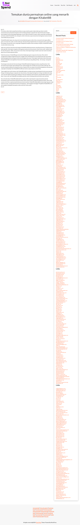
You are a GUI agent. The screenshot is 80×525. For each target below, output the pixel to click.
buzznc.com (58, 251)
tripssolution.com (59, 151)
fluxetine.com (59, 351)
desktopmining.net (60, 371)
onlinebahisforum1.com (61, 100)
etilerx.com (58, 189)
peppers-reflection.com (61, 495)
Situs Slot (63, 5)
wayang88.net (59, 182)
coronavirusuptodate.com (61, 158)
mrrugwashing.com (60, 460)
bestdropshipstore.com (61, 140)
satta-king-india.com (60, 152)
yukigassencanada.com (61, 153)
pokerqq (58, 65)
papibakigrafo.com (60, 362)
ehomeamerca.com (60, 137)
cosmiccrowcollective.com (61, 412)
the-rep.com (58, 304)
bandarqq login (39, 509)
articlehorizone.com (60, 154)
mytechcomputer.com (60, 263)
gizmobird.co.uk (59, 275)
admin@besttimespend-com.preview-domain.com (31, 21)
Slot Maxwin (69, 5)
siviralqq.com (59, 466)
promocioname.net (60, 324)
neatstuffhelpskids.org (61, 319)
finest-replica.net (59, 208)
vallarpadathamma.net (61, 424)
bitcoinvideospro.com (60, 411)
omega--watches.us (60, 282)
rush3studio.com (59, 396)
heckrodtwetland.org (60, 346)
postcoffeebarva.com (60, 420)
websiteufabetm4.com (61, 183)
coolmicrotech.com (60, 240)
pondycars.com (59, 225)
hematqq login (46, 514)
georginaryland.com (60, 342)
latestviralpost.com (60, 433)
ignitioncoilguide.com (60, 262)
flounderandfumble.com (61, 191)
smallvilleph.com (59, 314)
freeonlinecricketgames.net (62, 327)
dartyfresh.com (59, 121)
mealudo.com (59, 453)
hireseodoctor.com (60, 162)
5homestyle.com (59, 383)
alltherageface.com (60, 254)
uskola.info (58, 200)
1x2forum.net (59, 97)
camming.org (59, 103)
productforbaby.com (60, 427)
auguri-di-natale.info (60, 280)
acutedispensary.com (60, 474)
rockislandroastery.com (61, 257)
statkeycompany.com (60, 299)
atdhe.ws (58, 345)
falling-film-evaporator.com (62, 469)
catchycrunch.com (60, 108)
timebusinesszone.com (61, 494)
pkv (57, 73)
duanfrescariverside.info (61, 187)
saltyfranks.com (59, 305)
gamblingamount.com (60, 488)
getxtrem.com (59, 444)
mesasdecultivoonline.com (61, 430)
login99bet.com (59, 98)
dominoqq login (47, 509)
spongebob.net (59, 417)
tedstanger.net (59, 198)
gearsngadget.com (60, 161)
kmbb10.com (59, 443)
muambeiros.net (59, 331)
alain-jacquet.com (60, 413)
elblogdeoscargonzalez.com (62, 335)
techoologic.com (59, 228)
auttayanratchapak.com (61, 419)
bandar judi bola (59, 66)
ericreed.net (58, 350)
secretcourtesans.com (60, 99)
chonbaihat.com (59, 334)
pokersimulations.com (60, 167)
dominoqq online (59, 60)
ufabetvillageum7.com (61, 178)
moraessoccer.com (60, 320)
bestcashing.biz (59, 328)
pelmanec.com (59, 392)
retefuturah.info (59, 193)
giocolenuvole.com (60, 127)
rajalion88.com (59, 104)
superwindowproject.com (61, 361)
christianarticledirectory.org (62, 382)
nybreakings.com (59, 236)
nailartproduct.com (60, 144)
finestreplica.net (59, 190)
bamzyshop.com (59, 224)
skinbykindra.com (60, 253)
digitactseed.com (59, 145)
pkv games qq (59, 63)
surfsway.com (59, 143)
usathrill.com (58, 231)
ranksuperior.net (59, 484)
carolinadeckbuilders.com (61, 300)
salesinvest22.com (60, 212)
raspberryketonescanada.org (62, 229)
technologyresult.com (60, 133)
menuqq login (36, 508)
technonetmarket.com (60, 197)
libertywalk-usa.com (60, 273)
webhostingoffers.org (60, 135)
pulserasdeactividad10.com (62, 369)
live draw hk (58, 86)
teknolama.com (59, 426)
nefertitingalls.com (60, 111)
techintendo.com (59, 138)
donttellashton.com (60, 395)
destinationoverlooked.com (62, 487)
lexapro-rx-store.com (60, 374)
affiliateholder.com (60, 498)
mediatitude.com (59, 291)
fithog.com (58, 339)
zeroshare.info (59, 310)
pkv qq (57, 57)
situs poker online (59, 74)
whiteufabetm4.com (60, 184)
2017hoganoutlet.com (60, 390)
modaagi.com (59, 313)
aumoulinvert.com (60, 359)
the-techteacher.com (60, 242)
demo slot (58, 72)
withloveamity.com (60, 129)
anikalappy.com (59, 185)
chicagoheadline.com (60, 101)
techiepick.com (59, 223)
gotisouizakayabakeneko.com (62, 414)
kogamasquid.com (60, 377)
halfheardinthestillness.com (62, 347)
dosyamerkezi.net (60, 295)
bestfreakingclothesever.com (62, 468)
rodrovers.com (59, 150)
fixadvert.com (59, 285)
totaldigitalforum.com (60, 246)
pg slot (45, 513)
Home (51, 5)
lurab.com (58, 261)
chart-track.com (59, 322)
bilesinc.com (58, 311)
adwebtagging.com (60, 483)
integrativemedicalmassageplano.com (64, 459)
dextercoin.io (59, 381)
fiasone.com (58, 451)
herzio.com (58, 398)
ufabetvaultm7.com (60, 177)
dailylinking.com (59, 124)
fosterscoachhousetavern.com (62, 429)
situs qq (57, 61)
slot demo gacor (59, 79)
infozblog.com (59, 332)
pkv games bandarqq (60, 70)
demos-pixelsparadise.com (61, 290)
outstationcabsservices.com (62, 237)
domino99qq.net (59, 393)
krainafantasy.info (60, 401)
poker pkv (58, 58)
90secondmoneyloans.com (61, 147)
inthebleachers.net (60, 373)
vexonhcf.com (59, 289)
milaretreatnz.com (60, 312)
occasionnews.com (60, 491)
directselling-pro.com (60, 259)
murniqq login (39, 514)
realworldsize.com (60, 425)
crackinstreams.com (60, 159)
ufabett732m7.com (60, 215)
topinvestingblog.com (60, 301)
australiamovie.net (60, 274)
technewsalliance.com (60, 195)
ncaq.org (58, 117)
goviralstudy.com (59, 366)
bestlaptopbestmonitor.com (62, 341)
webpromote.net (59, 336)
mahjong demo (59, 81)
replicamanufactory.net (61, 168)
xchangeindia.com (60, 239)
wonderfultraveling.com (61, 323)
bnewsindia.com (59, 222)
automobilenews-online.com (62, 244)
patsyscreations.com (60, 112)
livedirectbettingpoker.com (62, 456)
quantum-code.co (59, 205)
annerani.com (59, 306)
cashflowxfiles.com (60, 442)
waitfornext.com (59, 202)
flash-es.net (58, 463)
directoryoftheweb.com (61, 394)
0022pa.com (58, 308)
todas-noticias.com (60, 402)
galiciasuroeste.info (60, 315)
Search (57, 30)
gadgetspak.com (59, 160)
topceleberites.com (60, 172)
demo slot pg (59, 87)
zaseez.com (58, 107)
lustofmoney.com (59, 492)
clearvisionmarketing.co (61, 203)
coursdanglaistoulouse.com (62, 277)
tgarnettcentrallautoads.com (62, 284)
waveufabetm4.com (60, 181)
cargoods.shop (59, 409)
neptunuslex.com (59, 279)
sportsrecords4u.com (60, 171)
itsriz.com (58, 408)
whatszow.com (59, 136)
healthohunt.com (59, 192)
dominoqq (58, 69)
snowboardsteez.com (60, 440)
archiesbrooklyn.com (60, 330)
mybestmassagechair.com (61, 349)
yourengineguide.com (60, 234)
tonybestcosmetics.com (61, 249)
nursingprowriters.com (61, 472)
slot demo (58, 83)
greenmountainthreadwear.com (62, 473)
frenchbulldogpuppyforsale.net (62, 376)
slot (75, 5)
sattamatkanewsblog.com (61, 475)
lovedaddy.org (59, 458)
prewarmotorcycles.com (61, 292)
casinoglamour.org (60, 380)
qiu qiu (57, 89)
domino (57, 88)
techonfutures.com (60, 226)
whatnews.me (59, 206)
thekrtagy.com (59, 238)
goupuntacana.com (60, 105)
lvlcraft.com (58, 146)
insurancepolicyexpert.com (62, 298)
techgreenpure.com (60, 139)
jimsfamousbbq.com (60, 272)
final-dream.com (59, 207)
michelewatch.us (59, 281)
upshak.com (58, 464)
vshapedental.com (60, 232)
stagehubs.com (59, 96)
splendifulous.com (60, 170)
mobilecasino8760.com (61, 352)
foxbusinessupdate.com (61, 457)
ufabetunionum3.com (60, 175)
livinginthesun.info (60, 406)
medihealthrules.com (60, 230)
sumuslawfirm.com (60, 471)
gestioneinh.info (59, 209)
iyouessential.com (60, 128)
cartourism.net (59, 367)
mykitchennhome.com (60, 358)
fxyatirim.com (59, 131)
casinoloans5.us (59, 354)
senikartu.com (59, 403)
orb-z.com (58, 428)
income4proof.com (60, 113)
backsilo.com (59, 465)
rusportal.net (58, 404)
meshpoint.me (59, 416)
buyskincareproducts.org (61, 375)
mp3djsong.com (59, 276)
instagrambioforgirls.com (61, 441)
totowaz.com (59, 478)
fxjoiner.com (58, 252)
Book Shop (38, 522)
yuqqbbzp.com (59, 155)
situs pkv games (59, 68)
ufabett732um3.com (60, 199)
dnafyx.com (58, 125)
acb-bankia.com (59, 461)
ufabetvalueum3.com (60, 176)
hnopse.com (58, 490)
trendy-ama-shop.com (60, 214)
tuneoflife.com (59, 496)
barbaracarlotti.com (60, 370)
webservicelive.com (60, 267)
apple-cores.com (59, 368)
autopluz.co (58, 287)
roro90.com (58, 397)
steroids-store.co (59, 337)
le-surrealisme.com (60, 296)
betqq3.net (58, 353)
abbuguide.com (59, 132)
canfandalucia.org (60, 233)
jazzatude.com (59, 307)
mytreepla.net (59, 166)
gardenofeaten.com (60, 436)
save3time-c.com (59, 288)
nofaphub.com (59, 109)
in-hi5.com (58, 400)
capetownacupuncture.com (62, 410)
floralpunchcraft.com (60, 450)
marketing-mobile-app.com (62, 449)
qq (56, 78)
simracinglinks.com (60, 294)
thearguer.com (59, 448)
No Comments (53, 21)
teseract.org (58, 213)
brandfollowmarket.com (61, 480)
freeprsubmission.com (61, 218)
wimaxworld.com (59, 326)
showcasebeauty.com (60, 297)
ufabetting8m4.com (60, 174)
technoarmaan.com (60, 247)
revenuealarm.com (60, 260)
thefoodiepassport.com (61, 360)
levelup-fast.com (59, 164)
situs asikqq (58, 77)
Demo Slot (57, 5)
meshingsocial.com (60, 447)
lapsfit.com (58, 163)
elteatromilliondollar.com (61, 421)
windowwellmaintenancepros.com (63, 497)
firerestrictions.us (60, 329)
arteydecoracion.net (60, 338)
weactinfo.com (59, 445)
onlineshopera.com (60, 120)
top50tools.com (59, 303)
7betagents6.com (60, 156)
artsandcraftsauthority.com (62, 265)
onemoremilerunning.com (61, 439)
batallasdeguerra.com (60, 316)
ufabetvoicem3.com (60, 179)
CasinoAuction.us (59, 355)
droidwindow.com (60, 217)
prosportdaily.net (59, 210)
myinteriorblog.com (60, 221)
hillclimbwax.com (59, 489)
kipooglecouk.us (59, 357)
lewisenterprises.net (60, 122)
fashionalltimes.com (60, 245)
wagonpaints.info (59, 201)
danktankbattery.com (60, 452)
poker (57, 91)
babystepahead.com (60, 486)
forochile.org (59, 321)
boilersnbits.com (59, 432)
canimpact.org (59, 365)
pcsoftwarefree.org (60, 123)
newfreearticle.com (60, 434)
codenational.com (60, 255)
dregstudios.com (59, 318)
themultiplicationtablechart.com (63, 378)
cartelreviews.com (60, 142)
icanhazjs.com (59, 363)
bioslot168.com (59, 264)
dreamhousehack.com (60, 241)
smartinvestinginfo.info (61, 194)
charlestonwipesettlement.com (62, 479)
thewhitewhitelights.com (61, 344)
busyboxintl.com (59, 418)
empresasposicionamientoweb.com (63, 248)
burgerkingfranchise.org (61, 422)
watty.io (57, 405)
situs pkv (58, 62)
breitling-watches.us (60, 283)
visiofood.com (59, 216)
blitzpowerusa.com (60, 435)
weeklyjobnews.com (60, 481)
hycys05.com (59, 437)
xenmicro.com (59, 119)
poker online (58, 64)
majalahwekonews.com (61, 389)
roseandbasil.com (60, 343)
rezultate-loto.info (60, 169)
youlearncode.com (60, 130)
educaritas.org (59, 114)
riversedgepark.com (60, 106)
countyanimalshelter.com (61, 482)
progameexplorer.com (60, 256)
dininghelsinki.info (60, 186)
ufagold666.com (59, 220)
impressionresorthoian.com (62, 467)
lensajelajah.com (59, 115)
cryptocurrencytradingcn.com (62, 476)
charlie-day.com (59, 455)
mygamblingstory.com (61, 388)
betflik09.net (59, 116)
